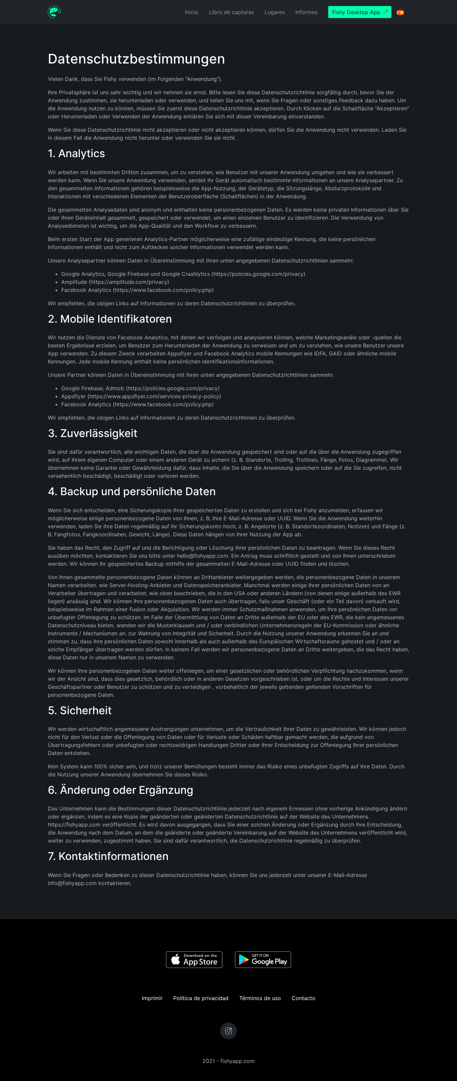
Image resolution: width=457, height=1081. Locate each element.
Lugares (275, 12)
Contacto (303, 998)
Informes (306, 12)
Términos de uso (260, 998)
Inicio (191, 12)
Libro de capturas (231, 12)
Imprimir (152, 998)
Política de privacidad (201, 998)
